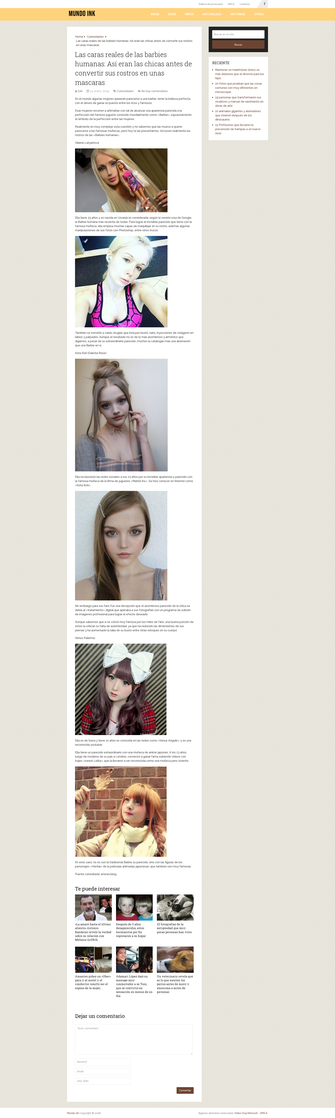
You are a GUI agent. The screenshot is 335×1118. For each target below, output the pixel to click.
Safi (80, 91)
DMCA (231, 4)
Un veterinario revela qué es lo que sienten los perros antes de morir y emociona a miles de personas (175, 984)
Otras (259, 14)
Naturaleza (212, 14)
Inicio (155, 14)
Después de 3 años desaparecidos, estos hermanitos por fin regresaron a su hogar (131, 930)
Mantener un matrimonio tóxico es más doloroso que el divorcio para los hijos (239, 74)
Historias (237, 14)
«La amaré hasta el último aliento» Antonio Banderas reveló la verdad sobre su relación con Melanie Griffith (93, 932)
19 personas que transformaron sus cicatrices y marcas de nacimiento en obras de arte (239, 101)
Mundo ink (73, 1113)
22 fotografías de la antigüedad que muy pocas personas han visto (174, 928)
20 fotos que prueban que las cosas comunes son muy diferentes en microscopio (238, 88)
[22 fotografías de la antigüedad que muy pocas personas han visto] (175, 907)
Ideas (172, 14)
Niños (189, 14)
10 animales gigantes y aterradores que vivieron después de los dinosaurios (238, 115)
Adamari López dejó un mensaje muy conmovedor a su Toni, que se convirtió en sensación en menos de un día (134, 986)
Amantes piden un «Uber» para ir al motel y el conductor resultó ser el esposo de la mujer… (93, 982)
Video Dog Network (246, 1113)
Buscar (238, 44)
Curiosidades (125, 91)
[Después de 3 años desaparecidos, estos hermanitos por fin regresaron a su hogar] (134, 907)
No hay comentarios (154, 91)
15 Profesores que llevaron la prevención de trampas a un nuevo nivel (237, 129)
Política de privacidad (211, 4)
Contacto (245, 4)
